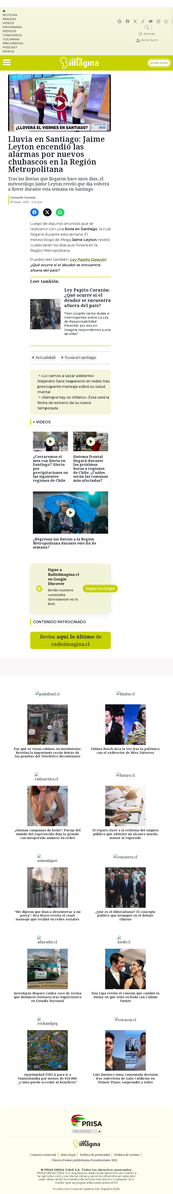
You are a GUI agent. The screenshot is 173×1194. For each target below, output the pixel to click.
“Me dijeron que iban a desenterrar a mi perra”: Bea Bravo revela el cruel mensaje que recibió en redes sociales (47, 916)
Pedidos (9, 31)
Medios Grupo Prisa (87, 1131)
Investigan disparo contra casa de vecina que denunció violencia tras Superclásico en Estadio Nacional (48, 997)
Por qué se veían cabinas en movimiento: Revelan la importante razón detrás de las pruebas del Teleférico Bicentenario (47, 753)
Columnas (11, 39)
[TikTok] (143, 21)
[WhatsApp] (61, 212)
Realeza (9, 19)
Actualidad (45, 357)
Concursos (12, 35)
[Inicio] (15, 11)
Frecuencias (13, 43)
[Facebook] (128, 21)
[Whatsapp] (166, 21)
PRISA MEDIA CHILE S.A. (62, 1170)
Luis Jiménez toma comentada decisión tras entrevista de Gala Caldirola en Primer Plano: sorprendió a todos (125, 1078)
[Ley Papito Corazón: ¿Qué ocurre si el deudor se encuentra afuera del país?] (45, 313)
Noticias (10, 15)
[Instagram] (159, 21)
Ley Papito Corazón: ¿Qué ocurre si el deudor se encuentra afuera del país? (87, 297)
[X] (135, 21)
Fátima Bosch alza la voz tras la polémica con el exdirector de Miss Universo (125, 751)
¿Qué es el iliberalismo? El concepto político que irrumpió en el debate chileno (125, 916)
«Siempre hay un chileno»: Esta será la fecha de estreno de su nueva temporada (73, 402)
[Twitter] (48, 212)
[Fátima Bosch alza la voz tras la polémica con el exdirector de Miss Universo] (125, 724)
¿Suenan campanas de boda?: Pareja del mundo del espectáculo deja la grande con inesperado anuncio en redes (47, 834)
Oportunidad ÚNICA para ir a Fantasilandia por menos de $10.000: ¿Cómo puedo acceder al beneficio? (47, 1078)
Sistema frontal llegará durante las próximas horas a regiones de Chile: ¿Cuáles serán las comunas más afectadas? (90, 468)
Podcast (10, 47)
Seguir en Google (100, 588)
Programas (12, 27)
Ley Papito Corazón (88, 259)
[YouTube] (151, 21)
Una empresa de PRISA (86, 1120)
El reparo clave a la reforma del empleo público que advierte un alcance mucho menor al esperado (125, 834)
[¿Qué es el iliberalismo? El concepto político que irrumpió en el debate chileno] (125, 887)
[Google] (120, 21)
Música (8, 51)
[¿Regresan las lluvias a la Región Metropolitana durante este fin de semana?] (70, 512)
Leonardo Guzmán (23, 197)
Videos (8, 23)
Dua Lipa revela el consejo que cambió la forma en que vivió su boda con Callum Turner (125, 997)
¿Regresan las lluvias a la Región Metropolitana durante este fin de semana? (64, 543)
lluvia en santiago (80, 357)
